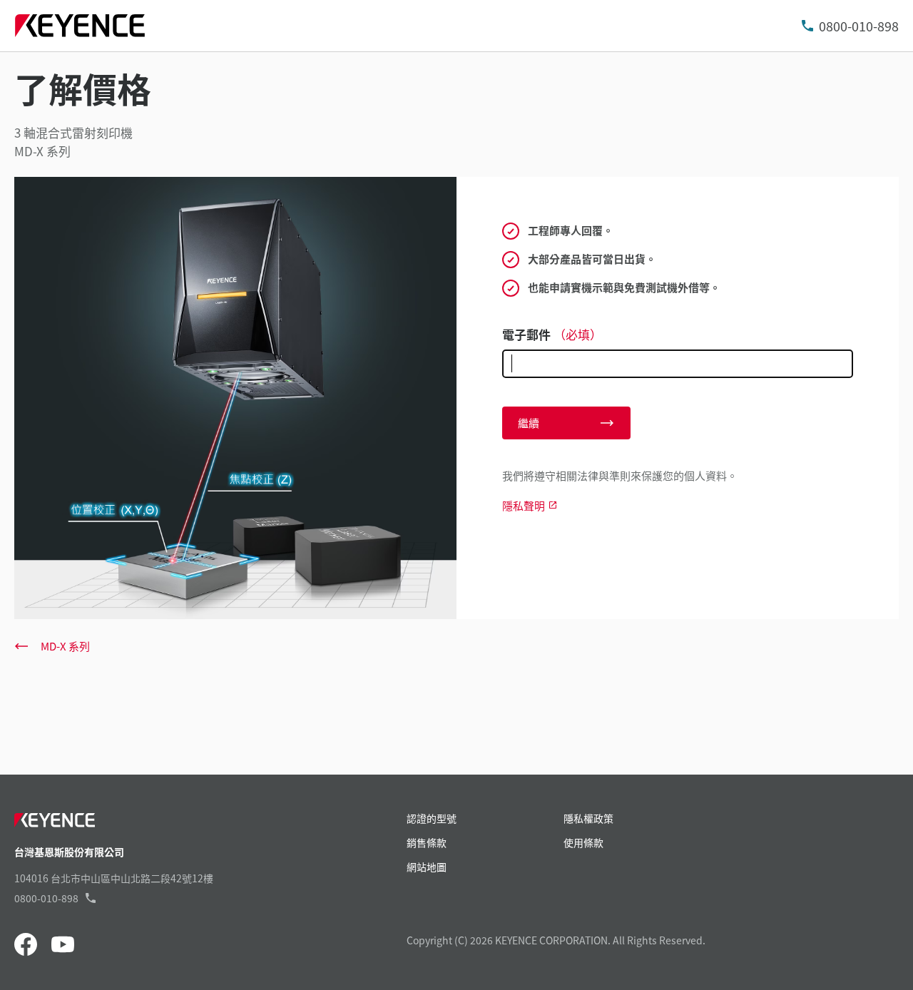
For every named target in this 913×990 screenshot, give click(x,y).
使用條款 (583, 842)
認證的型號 (431, 818)
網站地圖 (427, 866)
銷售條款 (427, 842)
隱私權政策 (588, 818)
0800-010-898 (859, 25)
